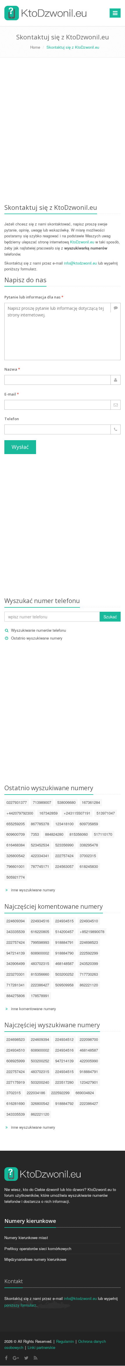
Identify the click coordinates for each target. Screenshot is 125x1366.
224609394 (15, 921)
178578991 (40, 995)
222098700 (89, 1039)
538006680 (66, 802)
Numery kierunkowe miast (26, 1237)
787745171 (40, 866)
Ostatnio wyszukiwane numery (37, 638)
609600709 (15, 834)
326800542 (15, 855)
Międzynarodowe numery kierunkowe (35, 1259)
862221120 (89, 985)
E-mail (11, 394)
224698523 (89, 942)
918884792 (64, 1103)
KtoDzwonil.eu (82, 242)
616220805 (40, 931)
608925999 (15, 1060)
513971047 (106, 813)
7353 (35, 834)
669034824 (85, 1092)
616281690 (15, 1103)
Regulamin (65, 1341)
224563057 (64, 866)
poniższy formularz (20, 1305)
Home (35, 47)
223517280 (64, 1082)
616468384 (15, 845)
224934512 (64, 1039)
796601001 (15, 866)
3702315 (13, 1092)
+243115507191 (77, 813)
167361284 (91, 802)
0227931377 (16, 802)
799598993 (40, 942)
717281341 (15, 985)
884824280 (54, 834)
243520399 (89, 963)
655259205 (15, 823)
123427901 (89, 1082)
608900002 (40, 953)
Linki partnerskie (41, 1347)
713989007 (42, 802)
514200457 (64, 931)
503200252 (64, 974)
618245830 (89, 866)
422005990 (89, 1060)
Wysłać (20, 446)
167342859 (48, 813)
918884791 (64, 942)
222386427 (40, 985)
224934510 (89, 921)
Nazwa (12, 369)
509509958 (64, 985)
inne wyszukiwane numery (33, 890)
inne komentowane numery (33, 1008)
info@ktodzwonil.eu (80, 263)
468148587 (64, 963)
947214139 (15, 953)
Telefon (11, 418)
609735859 (89, 823)
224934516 (40, 921)
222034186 (36, 1092)
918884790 (64, 953)
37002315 (88, 855)
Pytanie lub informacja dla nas (33, 297)
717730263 (89, 974)
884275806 (15, 995)
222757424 (64, 855)
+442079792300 (19, 813)
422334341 (40, 855)
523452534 (40, 845)
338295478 (89, 845)
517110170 (103, 834)
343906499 (15, 963)
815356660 (40, 974)
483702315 (40, 963)
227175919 (15, 1082)
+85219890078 (92, 931)
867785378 (40, 823)
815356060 (78, 834)
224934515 (64, 921)
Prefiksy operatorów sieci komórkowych (37, 1248)
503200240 (40, 1082)
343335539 (15, 931)
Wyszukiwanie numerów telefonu (38, 630)
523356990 (64, 845)
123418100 (64, 823)
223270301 (15, 974)
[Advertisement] (62, 131)
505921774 (15, 877)
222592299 (89, 953)
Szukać (110, 617)
